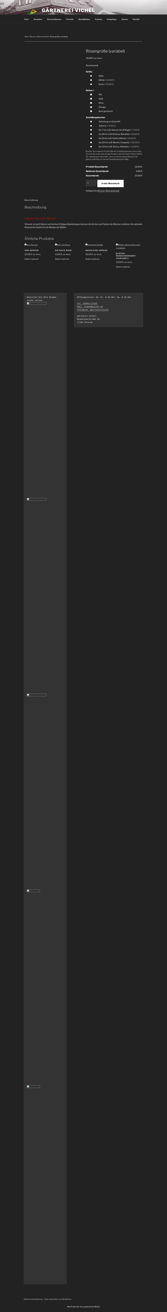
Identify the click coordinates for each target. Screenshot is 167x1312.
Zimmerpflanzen (54, 19)
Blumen (33, 37)
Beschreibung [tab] (31, 200)
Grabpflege (112, 19)
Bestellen (38, 19)
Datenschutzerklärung (33, 1299)
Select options (31, 259)
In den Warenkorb (111, 183)
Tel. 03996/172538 (87, 304)
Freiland (98, 19)
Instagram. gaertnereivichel (93, 310)
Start (26, 19)
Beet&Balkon (84, 19)
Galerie (124, 19)
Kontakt (136, 19)
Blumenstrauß (43, 37)
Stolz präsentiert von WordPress (57, 1299)
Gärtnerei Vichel (68, 10)
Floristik (69, 19)
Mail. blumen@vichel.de (90, 307)
